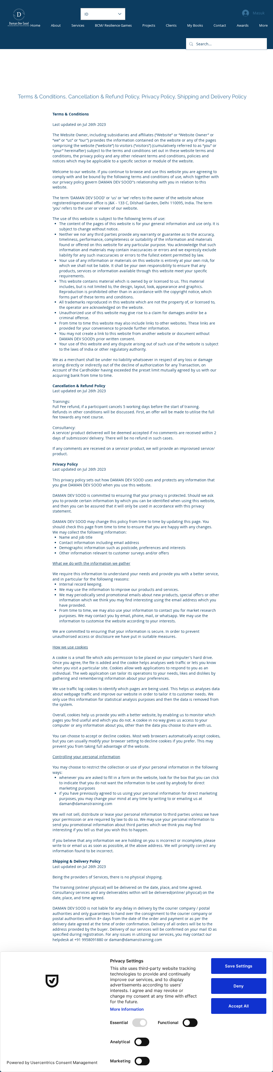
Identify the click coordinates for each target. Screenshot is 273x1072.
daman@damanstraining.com (85, 803)
